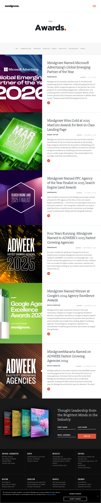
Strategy (37, 48)
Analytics (63, 48)
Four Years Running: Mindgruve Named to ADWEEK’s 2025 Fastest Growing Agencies (71, 238)
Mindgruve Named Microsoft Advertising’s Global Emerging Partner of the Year (68, 67)
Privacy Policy (51, 494)
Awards (83, 77)
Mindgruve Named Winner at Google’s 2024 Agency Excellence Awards (70, 295)
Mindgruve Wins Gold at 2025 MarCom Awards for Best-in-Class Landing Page (71, 125)
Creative (46, 48)
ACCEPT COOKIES (75, 499)
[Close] (98, 496)
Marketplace (26, 48)
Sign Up (87, 436)
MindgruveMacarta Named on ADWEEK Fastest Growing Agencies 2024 (69, 356)
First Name (62, 427)
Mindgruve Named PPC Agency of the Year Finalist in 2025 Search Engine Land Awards (71, 183)
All (17, 48)
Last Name (82, 427)
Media (54, 48)
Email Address (64, 435)
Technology (74, 48)
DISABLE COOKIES (75, 494)
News (83, 48)
